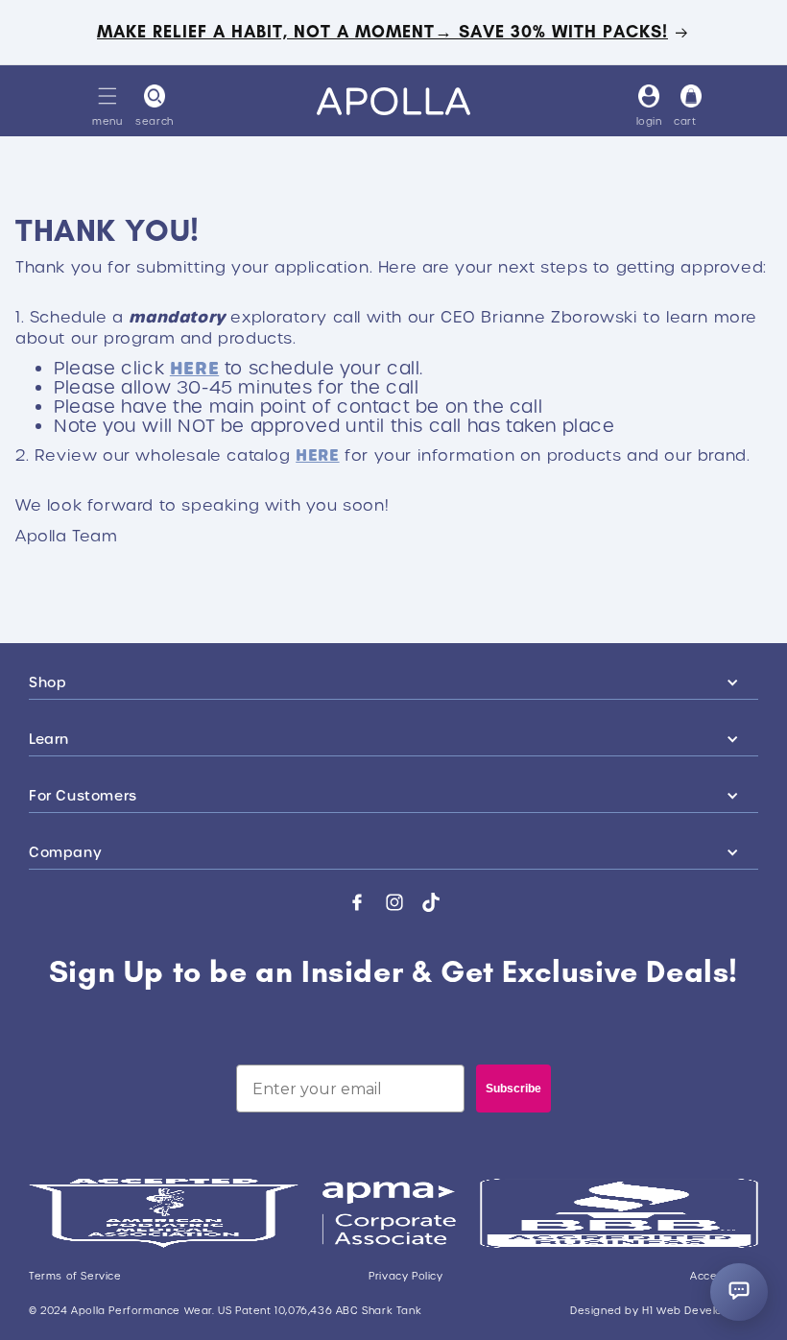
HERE (194, 368)
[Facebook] (357, 902)
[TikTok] (431, 902)
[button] (107, 96)
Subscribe (513, 1088)
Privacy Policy (405, 1276)
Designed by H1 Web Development (664, 1311)
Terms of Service (75, 1276)
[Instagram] (394, 902)
